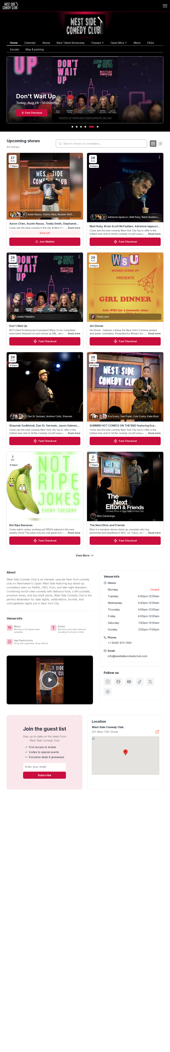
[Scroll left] (6, 92)
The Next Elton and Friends (107, 525)
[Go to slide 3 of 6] (84, 127)
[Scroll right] (164, 92)
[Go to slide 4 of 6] (89, 127)
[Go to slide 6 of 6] (97, 127)
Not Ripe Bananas (21, 525)
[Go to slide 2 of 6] (80, 127)
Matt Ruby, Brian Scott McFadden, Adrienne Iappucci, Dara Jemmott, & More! (125, 226)
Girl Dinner (97, 326)
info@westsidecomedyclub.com (127, 656)
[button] (125, 752)
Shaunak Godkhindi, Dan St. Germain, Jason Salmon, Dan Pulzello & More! (43, 426)
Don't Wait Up (18, 326)
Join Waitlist (46, 241)
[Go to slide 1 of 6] (74, 127)
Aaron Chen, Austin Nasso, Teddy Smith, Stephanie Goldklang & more (42, 224)
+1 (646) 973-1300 (119, 642)
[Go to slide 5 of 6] (93, 127)
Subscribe (44, 775)
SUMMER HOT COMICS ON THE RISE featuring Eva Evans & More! (122, 426)
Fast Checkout (128, 241)
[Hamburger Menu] (165, 5)
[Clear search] (143, 144)
